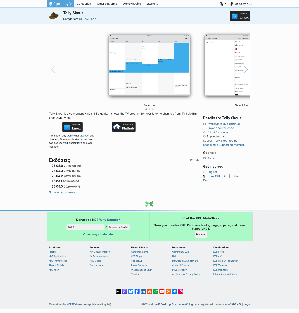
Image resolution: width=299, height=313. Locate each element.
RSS (193, 160)
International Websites (225, 274)
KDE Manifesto (221, 269)
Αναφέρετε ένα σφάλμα (223, 123)
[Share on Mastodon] (124, 289)
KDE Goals (95, 260)
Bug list (212, 172)
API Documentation (100, 251)
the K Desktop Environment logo (173, 304)
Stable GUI (237, 176)
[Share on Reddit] (149, 289)
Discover (84, 135)
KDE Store (218, 251)
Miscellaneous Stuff (141, 269)
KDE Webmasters (77, 304)
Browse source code (220, 128)
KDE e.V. (217, 256)
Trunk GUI (213, 176)
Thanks (135, 274)
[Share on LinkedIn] (143, 289)
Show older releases (62, 192)
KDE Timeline (220, 265)
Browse (201, 234)
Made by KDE (243, 3)
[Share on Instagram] (180, 289)
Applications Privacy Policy (186, 274)
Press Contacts (139, 265)
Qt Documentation (99, 256)
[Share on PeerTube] (168, 289)
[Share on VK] (174, 289)
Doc (225, 176)
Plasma (53, 251)
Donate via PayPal (118, 227)
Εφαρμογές (60, 4)
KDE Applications (57, 256)
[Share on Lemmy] (155, 289)
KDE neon (54, 269)
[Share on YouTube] (161, 289)
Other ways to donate (98, 234)
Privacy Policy (179, 269)
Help (174, 256)
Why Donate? (109, 220)
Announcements (139, 251)
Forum (211, 158)
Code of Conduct (181, 265)
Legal (247, 304)
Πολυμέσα (89, 19)
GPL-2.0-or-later (217, 132)
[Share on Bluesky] (130, 289)
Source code (97, 265)
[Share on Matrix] (118, 289)
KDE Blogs (136, 256)
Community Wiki (180, 251)
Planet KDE (136, 260)
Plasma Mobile (56, 265)
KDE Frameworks (58, 260)
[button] (223, 3)
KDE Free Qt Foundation (225, 260)
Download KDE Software (185, 260)
